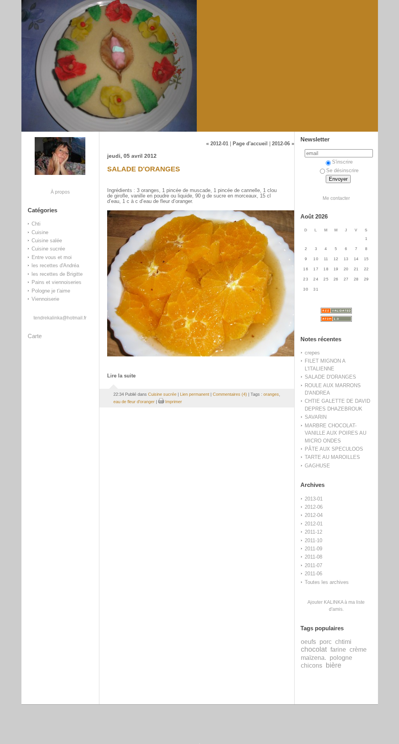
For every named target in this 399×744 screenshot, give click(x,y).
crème (358, 649)
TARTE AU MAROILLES (332, 457)
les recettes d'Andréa (55, 265)
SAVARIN (316, 417)
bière (333, 665)
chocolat (314, 649)
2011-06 (313, 574)
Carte (35, 336)
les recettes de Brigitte (57, 274)
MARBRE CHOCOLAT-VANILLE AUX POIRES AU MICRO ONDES (335, 433)
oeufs (308, 641)
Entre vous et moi (52, 257)
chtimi (343, 641)
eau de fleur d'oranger (134, 401)
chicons (311, 665)
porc (326, 641)
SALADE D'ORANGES (330, 377)
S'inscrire (342, 162)
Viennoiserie (45, 299)
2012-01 (314, 524)
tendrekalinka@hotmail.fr (60, 317)
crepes (312, 353)
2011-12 (313, 532)
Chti (36, 224)
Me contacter (336, 198)
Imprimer (173, 401)
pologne (341, 657)
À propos (60, 191)
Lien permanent (194, 394)
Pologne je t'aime (51, 291)
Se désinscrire (342, 170)
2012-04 (314, 515)
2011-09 (313, 549)
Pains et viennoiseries (56, 282)
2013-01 (314, 499)
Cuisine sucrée (48, 249)
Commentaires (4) (230, 394)
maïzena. (313, 657)
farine (338, 649)
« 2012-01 (217, 143)
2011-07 (313, 565)
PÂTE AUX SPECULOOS (334, 449)
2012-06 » (283, 143)
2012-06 (314, 507)
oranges (271, 394)
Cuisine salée (47, 240)
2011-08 (313, 557)
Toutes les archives (327, 582)
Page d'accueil (250, 143)
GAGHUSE (317, 466)
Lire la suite (121, 376)
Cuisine (40, 232)
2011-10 (313, 540)
